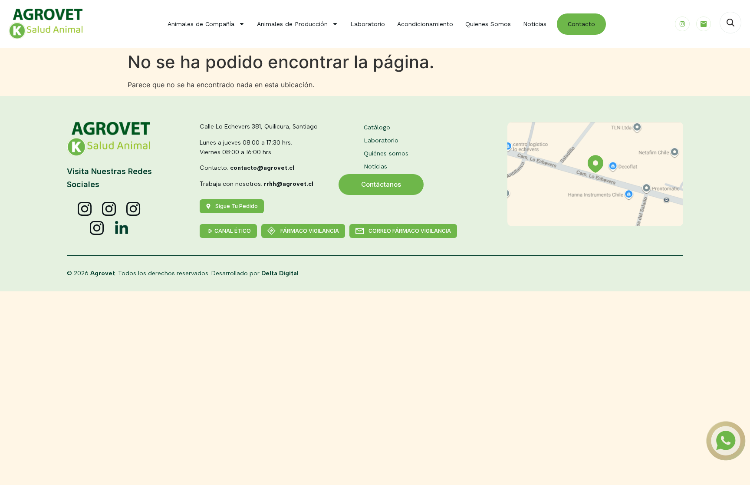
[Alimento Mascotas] (109, 209)
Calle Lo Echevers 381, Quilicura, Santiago (259, 126)
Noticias (534, 23)
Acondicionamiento (425, 23)
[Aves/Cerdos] (133, 209)
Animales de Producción (292, 23)
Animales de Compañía (201, 23)
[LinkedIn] (121, 228)
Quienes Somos (488, 23)
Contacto (581, 23)
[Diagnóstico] (97, 228)
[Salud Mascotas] (85, 209)
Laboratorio (367, 23)
